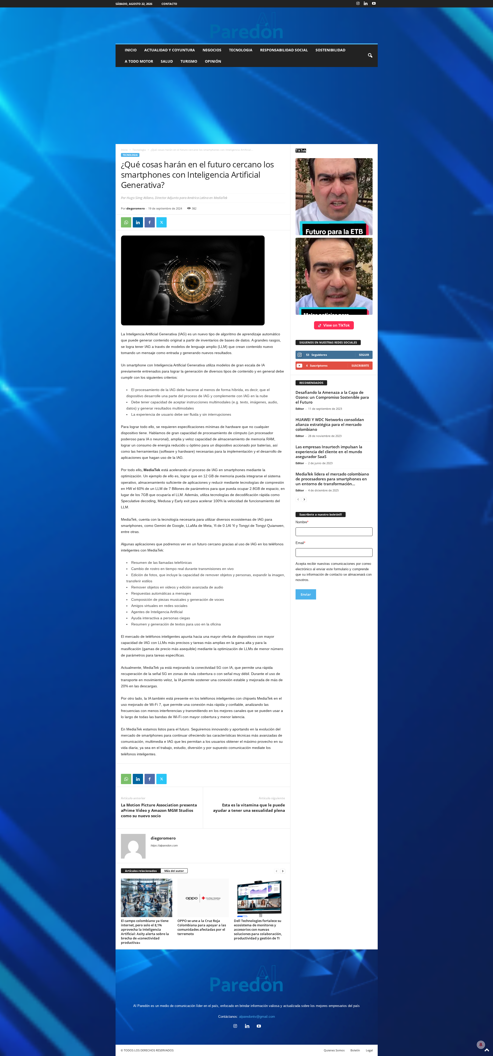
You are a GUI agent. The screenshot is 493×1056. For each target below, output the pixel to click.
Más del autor (174, 871)
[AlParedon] (247, 25)
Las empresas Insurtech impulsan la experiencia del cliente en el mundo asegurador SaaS (329, 451)
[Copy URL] (173, 222)
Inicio (131, 49)
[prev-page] (276, 871)
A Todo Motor (139, 61)
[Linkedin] (366, 3)
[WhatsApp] (126, 222)
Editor (300, 409)
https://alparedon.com (164, 845)
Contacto (169, 4)
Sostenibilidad (330, 49)
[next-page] (282, 871)
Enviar (306, 594)
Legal (369, 1050)
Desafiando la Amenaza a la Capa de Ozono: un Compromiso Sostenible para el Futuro (332, 397)
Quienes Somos (334, 1050)
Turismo (189, 61)
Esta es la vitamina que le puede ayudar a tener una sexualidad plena (249, 807)
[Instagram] (358, 3)
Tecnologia (240, 49)
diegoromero (135, 208)
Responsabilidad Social (284, 49)
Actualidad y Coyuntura (169, 49)
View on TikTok (336, 325)
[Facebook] (150, 222)
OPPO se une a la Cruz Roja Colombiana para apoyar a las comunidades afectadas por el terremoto (201, 927)
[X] (161, 222)
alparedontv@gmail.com (257, 1017)
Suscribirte (360, 365)
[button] (370, 55)
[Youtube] (374, 3)
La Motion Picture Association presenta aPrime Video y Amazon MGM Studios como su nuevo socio (159, 810)
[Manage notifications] (481, 1045)
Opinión (213, 61)
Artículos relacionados (141, 871)
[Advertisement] (246, 105)
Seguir (364, 355)
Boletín (355, 1050)
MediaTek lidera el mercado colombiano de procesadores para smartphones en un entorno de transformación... (332, 478)
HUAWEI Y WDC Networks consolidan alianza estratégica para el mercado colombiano (330, 424)
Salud (167, 61)
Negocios (212, 49)
